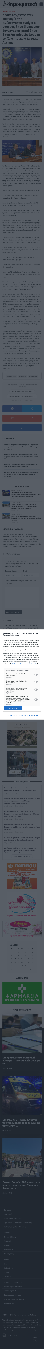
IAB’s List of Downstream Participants (24, 664)
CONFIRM (13, 708)
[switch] (36, 675)
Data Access (22, 715)
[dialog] (22, 674)
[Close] (40, 634)
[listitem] (22, 670)
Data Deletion (10, 715)
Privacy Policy (33, 715)
